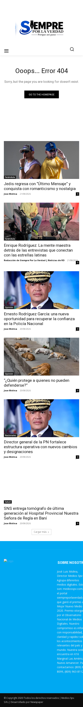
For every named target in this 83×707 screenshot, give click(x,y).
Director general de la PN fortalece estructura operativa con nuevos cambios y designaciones (40, 447)
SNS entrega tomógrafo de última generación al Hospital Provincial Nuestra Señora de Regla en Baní (41, 513)
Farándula (10, 177)
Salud (8, 501)
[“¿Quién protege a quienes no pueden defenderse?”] (41, 357)
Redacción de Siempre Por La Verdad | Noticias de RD (34, 260)
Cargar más (40, 532)
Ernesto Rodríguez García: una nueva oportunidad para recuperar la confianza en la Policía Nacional (39, 319)
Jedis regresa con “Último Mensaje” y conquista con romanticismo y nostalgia (40, 186)
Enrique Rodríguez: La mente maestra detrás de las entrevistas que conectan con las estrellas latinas (38, 250)
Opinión (9, 307)
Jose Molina (10, 193)
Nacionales (10, 435)
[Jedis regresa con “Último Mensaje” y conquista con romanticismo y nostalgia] (41, 160)
